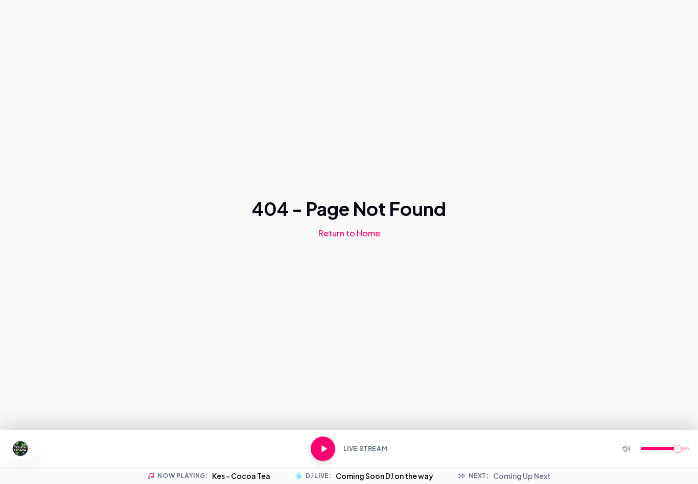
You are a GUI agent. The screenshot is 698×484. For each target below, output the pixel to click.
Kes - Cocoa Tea (241, 475)
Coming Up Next (522, 475)
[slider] (677, 449)
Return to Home (349, 233)
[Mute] (626, 449)
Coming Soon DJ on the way (384, 475)
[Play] (323, 449)
